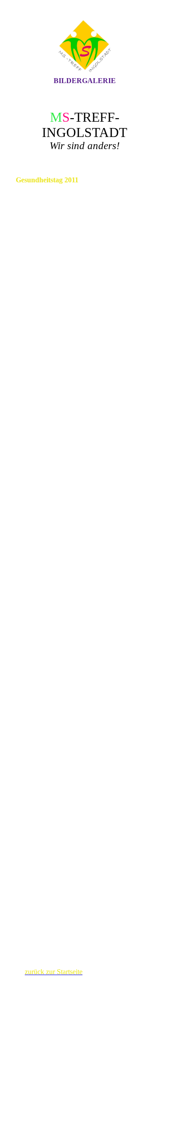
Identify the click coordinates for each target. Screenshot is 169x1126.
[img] (84, 46)
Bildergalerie (85, 80)
